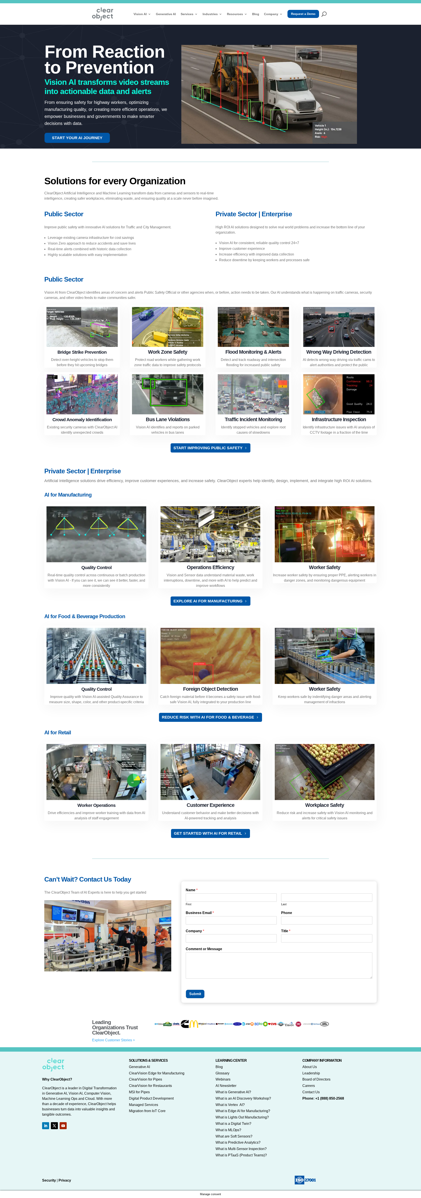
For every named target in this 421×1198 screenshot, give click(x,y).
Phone (286, 913)
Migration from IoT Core (147, 1111)
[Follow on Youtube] (63, 1125)
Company (271, 14)
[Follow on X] (54, 1125)
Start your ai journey (77, 138)
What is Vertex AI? (230, 1105)
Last (284, 904)
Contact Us (311, 1092)
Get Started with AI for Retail (208, 833)
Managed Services (143, 1105)
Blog (255, 14)
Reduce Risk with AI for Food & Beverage (208, 717)
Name (192, 890)
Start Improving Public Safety (208, 448)
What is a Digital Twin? (233, 1123)
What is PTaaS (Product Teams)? (241, 1155)
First (188, 904)
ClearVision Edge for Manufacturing (156, 1073)
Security (49, 1180)
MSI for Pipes (139, 1092)
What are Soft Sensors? (234, 1136)
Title (285, 931)
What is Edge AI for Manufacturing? (243, 1111)
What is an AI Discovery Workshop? (243, 1098)
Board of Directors (316, 1079)
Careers (308, 1086)
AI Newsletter (226, 1086)
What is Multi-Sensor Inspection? (241, 1149)
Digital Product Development (151, 1098)
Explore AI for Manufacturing (208, 601)
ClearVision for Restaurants (150, 1086)
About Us (309, 1067)
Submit (195, 994)
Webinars (223, 1079)
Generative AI (166, 14)
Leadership (311, 1073)
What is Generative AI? (233, 1092)
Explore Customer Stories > (113, 1040)
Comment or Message (204, 949)
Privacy (65, 1180)
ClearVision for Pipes (145, 1079)
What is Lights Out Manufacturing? (242, 1117)
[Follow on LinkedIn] (45, 1125)
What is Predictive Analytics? (238, 1142)
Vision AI (140, 14)
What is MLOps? (228, 1130)
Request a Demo (303, 14)
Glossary (222, 1073)
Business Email (200, 913)
